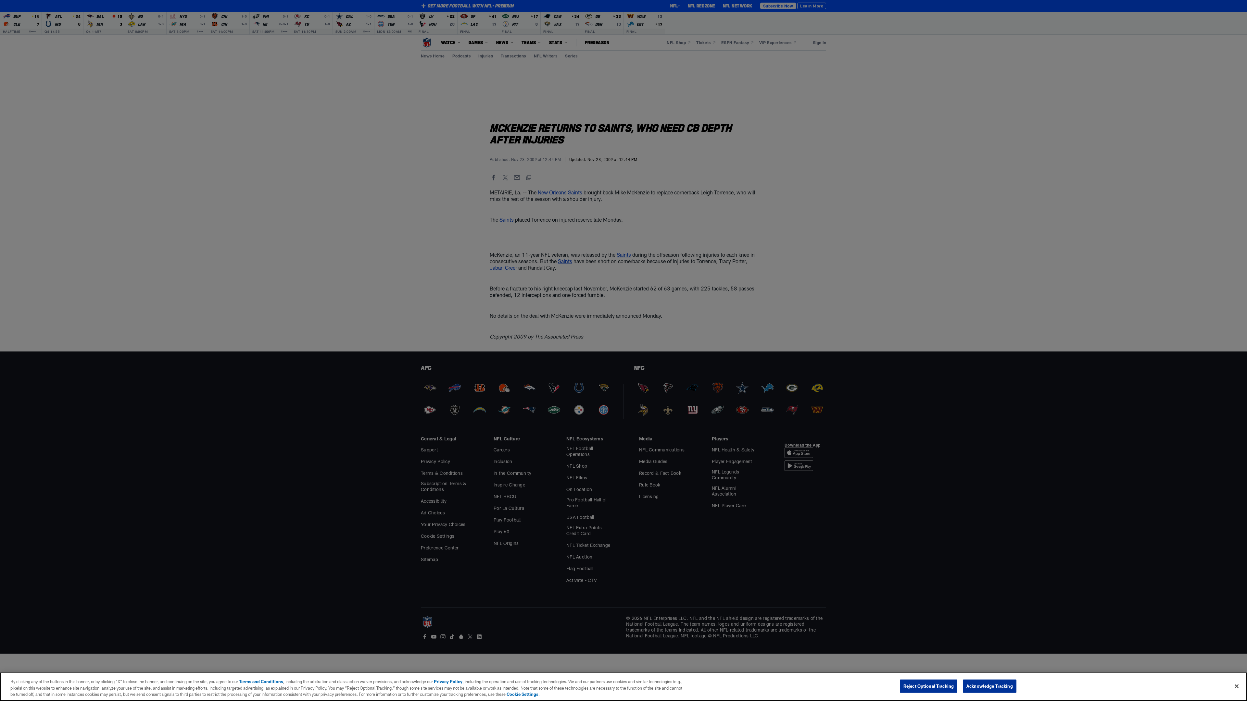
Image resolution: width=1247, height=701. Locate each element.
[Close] (1236, 686)
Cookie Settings (522, 694)
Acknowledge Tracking (989, 685)
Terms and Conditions (261, 681)
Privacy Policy (448, 681)
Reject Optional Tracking (928, 685)
